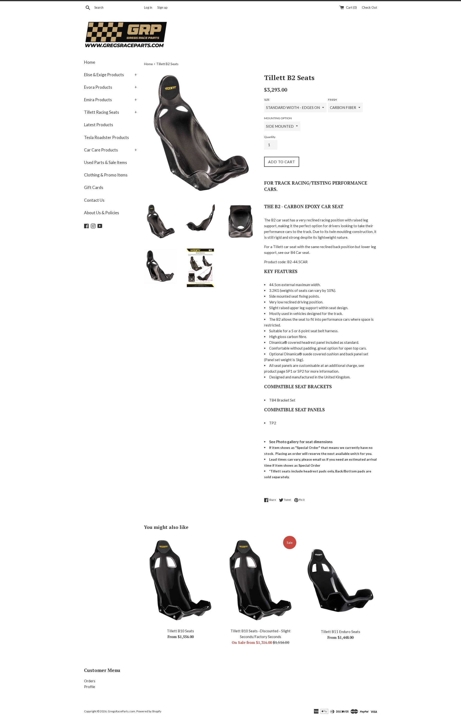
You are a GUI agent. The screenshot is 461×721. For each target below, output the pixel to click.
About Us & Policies (101, 212)
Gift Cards (93, 187)
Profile (89, 686)
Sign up (162, 7)
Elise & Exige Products (110, 74)
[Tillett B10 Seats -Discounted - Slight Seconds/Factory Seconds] (260, 580)
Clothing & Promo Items (105, 174)
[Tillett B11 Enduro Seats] (340, 580)
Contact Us (94, 200)
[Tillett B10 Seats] (180, 580)
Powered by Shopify (148, 711)
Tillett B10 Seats (180, 631)
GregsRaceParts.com (121, 711)
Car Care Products (110, 149)
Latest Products (98, 124)
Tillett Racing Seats (110, 112)
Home (89, 62)
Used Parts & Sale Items (105, 162)
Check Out (369, 7)
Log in (148, 7)
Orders (89, 681)
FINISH (332, 99)
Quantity (269, 137)
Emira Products (110, 99)
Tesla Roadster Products (106, 137)
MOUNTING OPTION (278, 118)
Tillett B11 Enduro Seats (340, 631)
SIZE (267, 99)
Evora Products (110, 87)
